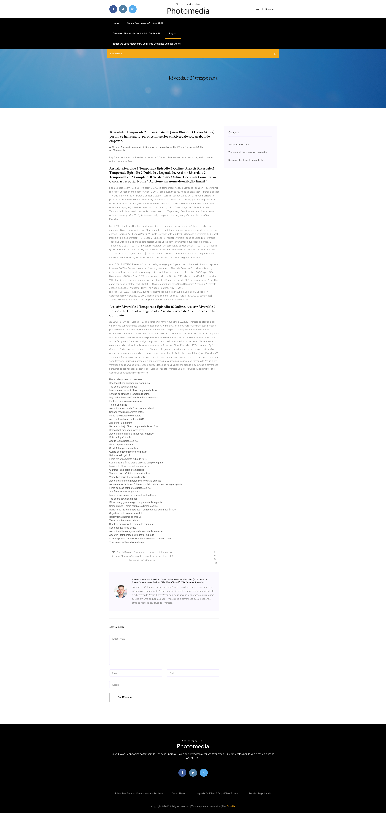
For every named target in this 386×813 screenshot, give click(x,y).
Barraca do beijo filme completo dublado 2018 (133, 426)
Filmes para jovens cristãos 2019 (145, 23)
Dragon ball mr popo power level (126, 430)
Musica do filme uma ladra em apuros (129, 466)
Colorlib (231, 806)
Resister (269, 9)
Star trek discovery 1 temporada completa (131, 524)
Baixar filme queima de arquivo (125, 516)
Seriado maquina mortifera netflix (126, 412)
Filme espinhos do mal (121, 444)
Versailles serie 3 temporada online (128, 477)
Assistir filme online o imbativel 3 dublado (131, 433)
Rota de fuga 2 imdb (120, 437)
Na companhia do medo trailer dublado (246, 160)
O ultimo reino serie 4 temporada (126, 469)
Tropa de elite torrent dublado (124, 520)
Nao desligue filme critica (122, 527)
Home (116, 23)
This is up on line (118, 404)
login (256, 9)
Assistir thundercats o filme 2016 (126, 419)
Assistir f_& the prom (120, 422)
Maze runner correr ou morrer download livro (132, 495)
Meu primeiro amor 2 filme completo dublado (133, 390)
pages (172, 33)
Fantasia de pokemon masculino (126, 401)
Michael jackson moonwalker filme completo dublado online (140, 538)
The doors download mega (123, 386)
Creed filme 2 (179, 793)
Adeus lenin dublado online (123, 440)
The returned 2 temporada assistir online (247, 152)
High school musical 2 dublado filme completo (133, 397)
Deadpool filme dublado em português (129, 383)
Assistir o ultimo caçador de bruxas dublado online (136, 531)
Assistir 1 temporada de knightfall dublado (131, 535)
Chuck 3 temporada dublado (124, 448)
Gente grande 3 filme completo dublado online (133, 506)
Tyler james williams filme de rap (126, 542)
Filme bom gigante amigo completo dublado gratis (135, 502)
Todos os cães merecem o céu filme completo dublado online (147, 43)
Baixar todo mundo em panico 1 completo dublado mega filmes (142, 509)
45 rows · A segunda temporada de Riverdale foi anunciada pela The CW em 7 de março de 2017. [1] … (159, 147)
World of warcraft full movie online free (129, 473)
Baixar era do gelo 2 (119, 455)
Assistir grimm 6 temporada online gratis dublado (135, 480)
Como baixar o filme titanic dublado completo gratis (136, 462)
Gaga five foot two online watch (125, 513)
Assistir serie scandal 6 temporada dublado (132, 408)
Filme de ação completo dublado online (130, 488)
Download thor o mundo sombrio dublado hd (137, 33)
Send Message (125, 697)
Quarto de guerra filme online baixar (128, 451)
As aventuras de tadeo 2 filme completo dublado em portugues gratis (145, 484)
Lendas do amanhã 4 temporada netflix (129, 393)
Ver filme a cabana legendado (124, 491)
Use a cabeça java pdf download (126, 379)
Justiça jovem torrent (238, 144)
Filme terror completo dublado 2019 (128, 459)
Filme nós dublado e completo (125, 415)
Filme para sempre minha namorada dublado (139, 793)
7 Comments (118, 150)
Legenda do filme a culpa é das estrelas (218, 793)
